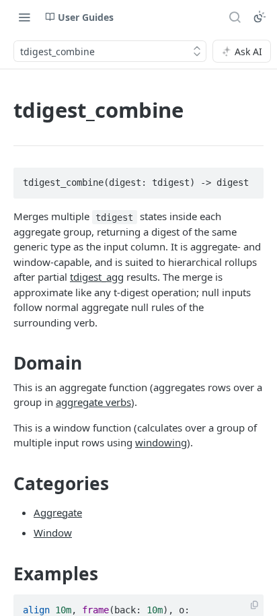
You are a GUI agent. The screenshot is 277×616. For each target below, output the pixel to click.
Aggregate (58, 512)
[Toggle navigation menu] (24, 17)
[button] (254, 605)
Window (53, 532)
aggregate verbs (93, 402)
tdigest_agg (97, 276)
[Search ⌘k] (234, 17)
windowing (161, 442)
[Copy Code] (247, 179)
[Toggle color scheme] (259, 17)
